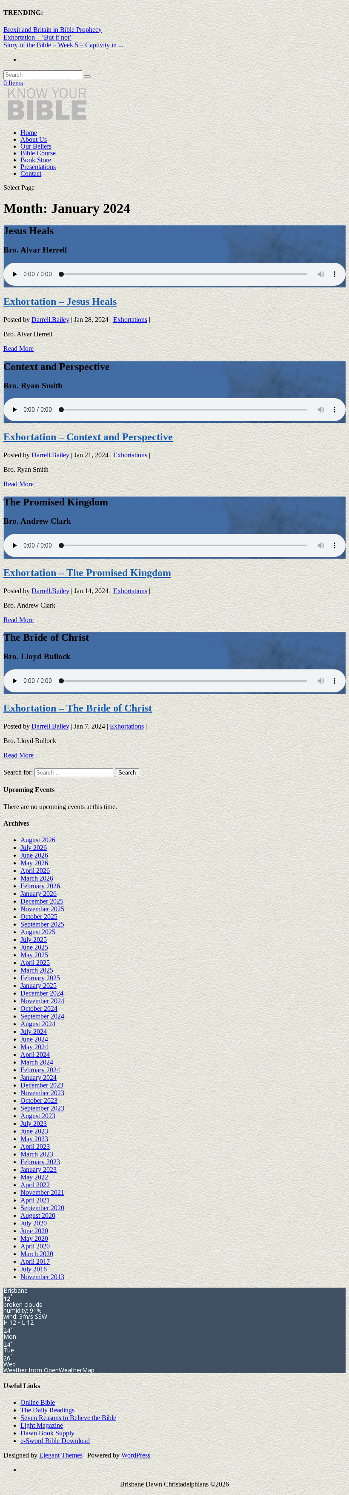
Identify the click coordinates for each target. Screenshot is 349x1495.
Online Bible (37, 1402)
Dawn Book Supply (47, 1433)
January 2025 (38, 985)
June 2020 (34, 1230)
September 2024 (42, 1016)
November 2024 (42, 1000)
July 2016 (33, 1269)
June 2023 (34, 1131)
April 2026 (35, 870)
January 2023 (38, 1169)
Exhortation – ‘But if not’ (37, 37)
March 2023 (36, 1154)
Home (28, 132)
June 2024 (34, 1039)
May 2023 (34, 1138)
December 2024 (41, 993)
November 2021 (42, 1192)
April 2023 (35, 1146)
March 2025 (36, 970)
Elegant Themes (61, 1455)
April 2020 (35, 1246)
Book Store (35, 160)
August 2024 (37, 1023)
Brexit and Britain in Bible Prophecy (52, 29)
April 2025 (35, 962)
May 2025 (34, 954)
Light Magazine (41, 1425)
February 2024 (40, 1069)
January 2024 (38, 1077)
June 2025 (34, 947)
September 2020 (42, 1207)
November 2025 (42, 908)
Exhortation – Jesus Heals (60, 301)
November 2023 (42, 1092)
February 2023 (40, 1161)
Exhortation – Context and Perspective (88, 436)
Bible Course (38, 153)
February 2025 (40, 977)
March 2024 (36, 1062)
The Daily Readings (47, 1410)
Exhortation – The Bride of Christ (77, 708)
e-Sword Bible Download (55, 1440)
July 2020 (33, 1223)
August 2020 (37, 1215)
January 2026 (38, 893)
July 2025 (33, 939)
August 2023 (37, 1115)
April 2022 (35, 1184)
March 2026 (36, 878)
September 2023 (42, 1108)
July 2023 (33, 1123)
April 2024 (35, 1054)
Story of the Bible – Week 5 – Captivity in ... (63, 45)
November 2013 (42, 1276)
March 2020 (36, 1253)
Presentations (38, 166)
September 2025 (42, 924)
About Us (33, 139)
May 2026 (34, 863)
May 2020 (34, 1238)
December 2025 (41, 901)
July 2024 (33, 1031)
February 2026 (40, 886)
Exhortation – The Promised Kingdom (87, 572)
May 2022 (34, 1177)
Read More (18, 348)
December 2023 (41, 1085)
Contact (30, 173)
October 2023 (38, 1100)
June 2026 (34, 855)
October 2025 (38, 916)
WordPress (135, 1455)
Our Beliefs (35, 146)
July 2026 (33, 847)
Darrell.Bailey (50, 319)
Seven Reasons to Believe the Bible (68, 1417)
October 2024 (38, 1008)
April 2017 (35, 1261)
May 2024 (34, 1046)
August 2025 (37, 931)
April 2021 (35, 1200)
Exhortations (130, 319)
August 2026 (37, 840)
